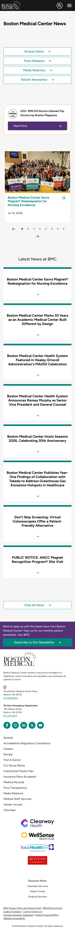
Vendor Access (12, 804)
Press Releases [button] (34, 61)
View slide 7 (58, 229)
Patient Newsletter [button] (34, 80)
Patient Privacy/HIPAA (46, 915)
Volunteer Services (37, 886)
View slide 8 (64, 229)
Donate (8, 754)
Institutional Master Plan (18, 771)
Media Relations (13, 793)
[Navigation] (69, 5)
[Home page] (19, 665)
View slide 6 (52, 229)
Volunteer (9, 810)
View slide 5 (46, 229)
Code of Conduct (12, 911)
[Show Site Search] (59, 5)
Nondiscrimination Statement (18, 915)
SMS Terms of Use (52, 908)
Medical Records (13, 782)
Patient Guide (37, 891)
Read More (20, 125)
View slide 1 (22, 229)
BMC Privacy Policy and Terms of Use (22, 908)
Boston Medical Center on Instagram (15, 725)
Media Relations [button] (34, 70)
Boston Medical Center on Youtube (40, 725)
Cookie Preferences (32, 911)
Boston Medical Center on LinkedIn (23, 725)
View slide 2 (28, 229)
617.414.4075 (10, 716)
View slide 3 (34, 229)
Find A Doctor (12, 760)
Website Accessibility (14, 918)
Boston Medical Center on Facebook (6, 725)
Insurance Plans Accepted (19, 776)
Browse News (34, 51)
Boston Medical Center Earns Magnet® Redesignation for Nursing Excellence (28, 201)
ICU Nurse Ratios (14, 765)
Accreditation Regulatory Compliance (26, 743)
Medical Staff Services (17, 799)
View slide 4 (40, 229)
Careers (8, 748)
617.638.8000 (10, 698)
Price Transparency (15, 787)
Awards (8, 737)
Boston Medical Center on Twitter (32, 725)
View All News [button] (34, 605)
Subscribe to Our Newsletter (34, 642)
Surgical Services (37, 896)
